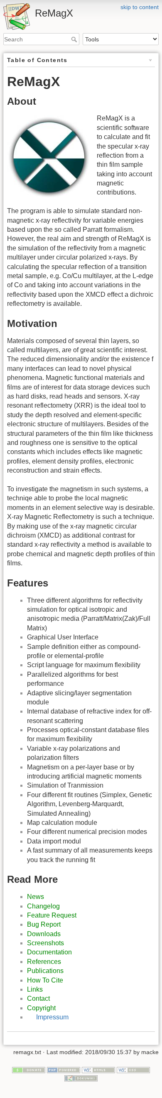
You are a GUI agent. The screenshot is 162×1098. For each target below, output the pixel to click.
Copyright (41, 1008)
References (44, 961)
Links (35, 989)
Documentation (49, 952)
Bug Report (44, 924)
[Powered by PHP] (63, 1069)
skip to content (139, 7)
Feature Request (51, 915)
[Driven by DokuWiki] (81, 1077)
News (35, 896)
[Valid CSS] (133, 1069)
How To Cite (45, 980)
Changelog (43, 906)
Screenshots (45, 943)
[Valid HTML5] (98, 1069)
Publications (45, 970)
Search (75, 39)
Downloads (44, 933)
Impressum (52, 1017)
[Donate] (28, 1069)
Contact (38, 998)
